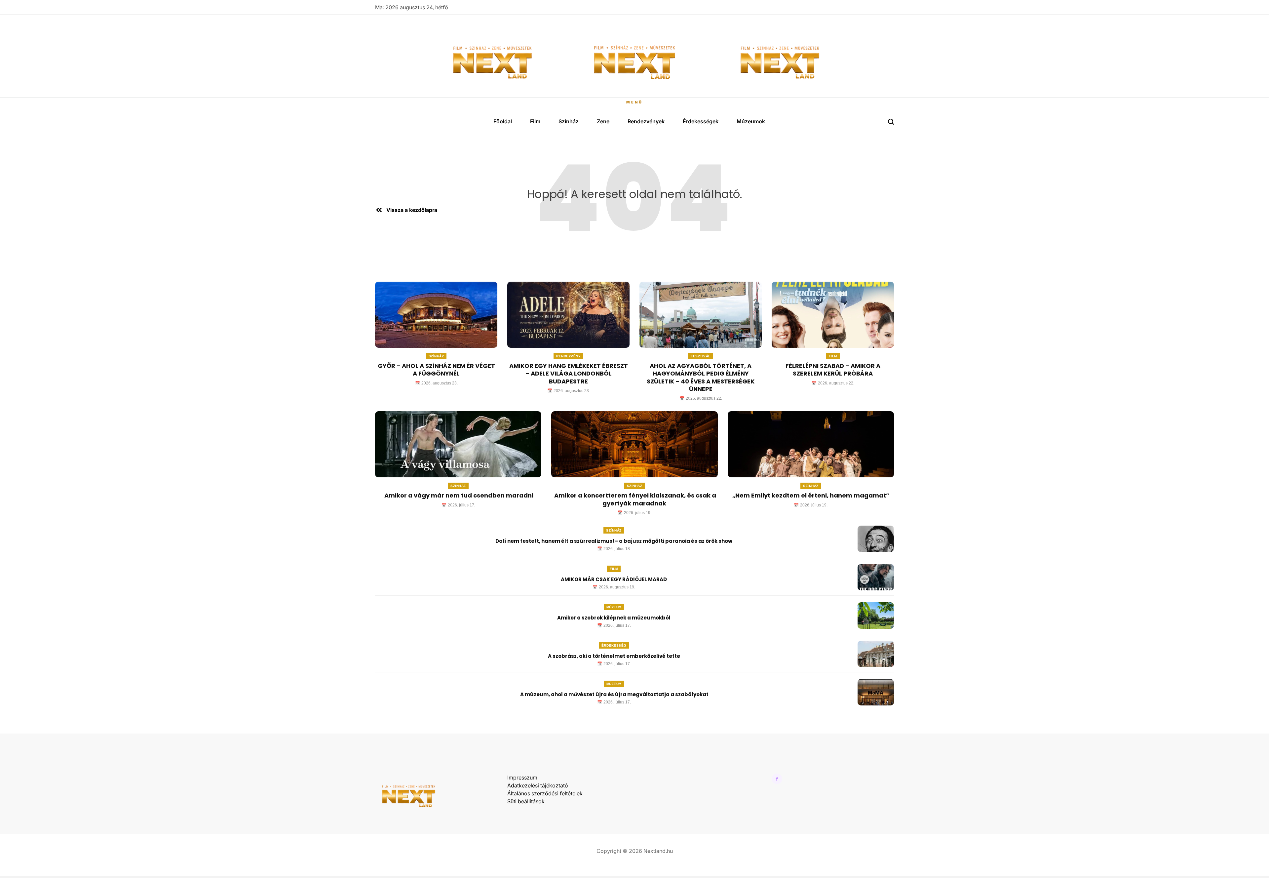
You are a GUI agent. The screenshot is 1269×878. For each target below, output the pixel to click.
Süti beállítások (526, 801)
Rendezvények (646, 121)
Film (535, 121)
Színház (568, 121)
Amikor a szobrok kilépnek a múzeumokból (614, 617)
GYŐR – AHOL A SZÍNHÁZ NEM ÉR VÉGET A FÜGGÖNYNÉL (436, 370)
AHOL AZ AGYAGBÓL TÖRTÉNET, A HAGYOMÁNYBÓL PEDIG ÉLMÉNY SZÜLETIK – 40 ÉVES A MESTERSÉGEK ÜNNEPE (700, 377)
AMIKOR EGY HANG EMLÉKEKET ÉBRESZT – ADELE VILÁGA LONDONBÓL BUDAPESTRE (568, 373)
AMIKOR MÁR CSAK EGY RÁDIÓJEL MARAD (614, 579)
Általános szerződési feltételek (545, 793)
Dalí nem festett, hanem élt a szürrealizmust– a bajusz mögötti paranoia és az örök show (613, 541)
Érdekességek (700, 121)
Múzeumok (751, 121)
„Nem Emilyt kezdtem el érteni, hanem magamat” (810, 495)
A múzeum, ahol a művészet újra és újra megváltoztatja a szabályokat (614, 694)
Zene (603, 121)
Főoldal (502, 121)
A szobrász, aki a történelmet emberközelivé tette (614, 656)
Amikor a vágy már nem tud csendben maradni (458, 495)
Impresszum (522, 777)
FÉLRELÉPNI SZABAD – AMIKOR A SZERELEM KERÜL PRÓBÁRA (833, 370)
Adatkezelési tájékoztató (537, 785)
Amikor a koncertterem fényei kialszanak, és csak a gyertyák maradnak (634, 499)
